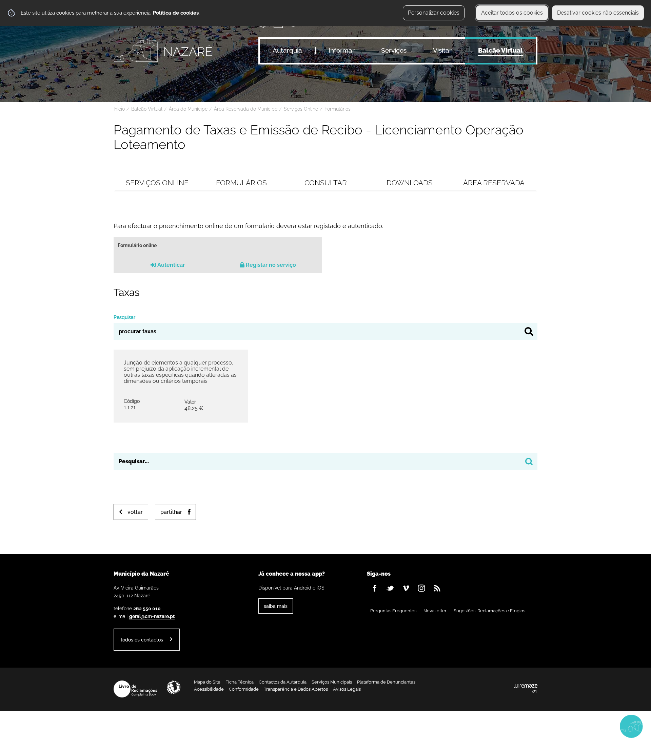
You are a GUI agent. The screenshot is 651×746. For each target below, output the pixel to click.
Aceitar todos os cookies (512, 13)
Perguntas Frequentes (393, 610)
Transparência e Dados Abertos (296, 689)
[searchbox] (325, 461)
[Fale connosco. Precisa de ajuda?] (572, 726)
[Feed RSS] (437, 588)
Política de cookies (176, 13)
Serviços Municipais (332, 682)
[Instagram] (421, 588)
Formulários (337, 109)
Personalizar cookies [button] (433, 13)
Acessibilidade (173, 687)
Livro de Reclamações (135, 688)
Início (119, 109)
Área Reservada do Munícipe (245, 109)
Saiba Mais (276, 606)
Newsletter (435, 610)
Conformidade (244, 689)
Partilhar (171, 512)
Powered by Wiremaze (525, 689)
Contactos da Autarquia (283, 682)
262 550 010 (147, 608)
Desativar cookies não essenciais (598, 13)
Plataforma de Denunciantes (386, 682)
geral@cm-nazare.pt (152, 616)
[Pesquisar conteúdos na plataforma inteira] (528, 461)
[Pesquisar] (528, 331)
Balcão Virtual (146, 109)
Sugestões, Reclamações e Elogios (489, 610)
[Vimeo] (406, 588)
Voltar (135, 512)
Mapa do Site (207, 682)
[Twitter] (390, 588)
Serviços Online (301, 109)
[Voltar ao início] (163, 50)
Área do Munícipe (188, 109)
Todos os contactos (142, 639)
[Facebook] (374, 588)
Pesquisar (124, 317)
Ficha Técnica (239, 682)
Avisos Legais (347, 689)
